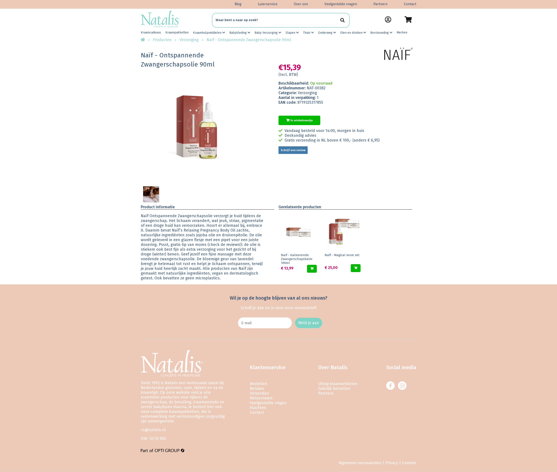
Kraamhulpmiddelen (207, 33)
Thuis (307, 33)
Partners (380, 4)
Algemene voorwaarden (360, 462)
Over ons (301, 4)
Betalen (257, 388)
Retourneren (261, 398)
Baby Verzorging (266, 33)
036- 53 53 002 (153, 438)
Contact (410, 4)
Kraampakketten (177, 32)
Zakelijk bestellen (334, 388)
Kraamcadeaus (151, 32)
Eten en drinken (351, 33)
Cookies (409, 462)
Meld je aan (308, 322)
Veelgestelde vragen (340, 4)
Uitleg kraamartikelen (337, 383)
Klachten (258, 407)
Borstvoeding (380, 33)
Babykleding (238, 33)
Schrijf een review (293, 150)
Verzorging (189, 39)
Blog (238, 4)
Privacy (391, 462)
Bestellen (258, 383)
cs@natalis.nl (153, 429)
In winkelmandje (301, 120)
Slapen (290, 33)
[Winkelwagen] (408, 19)
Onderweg (325, 33)
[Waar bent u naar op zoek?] (342, 20)
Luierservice (267, 4)
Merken (402, 32)
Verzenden (259, 393)
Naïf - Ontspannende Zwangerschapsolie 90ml (248, 39)
